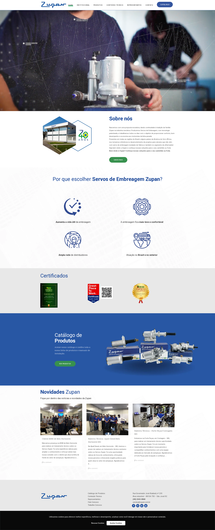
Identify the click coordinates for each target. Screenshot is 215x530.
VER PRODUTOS (65, 364)
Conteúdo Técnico (95, 496)
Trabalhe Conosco (95, 505)
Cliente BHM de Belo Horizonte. (56, 439)
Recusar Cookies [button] (97, 523)
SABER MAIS (118, 160)
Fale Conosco (93, 502)
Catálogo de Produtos (96, 493)
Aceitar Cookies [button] (116, 523)
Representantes (94, 499)
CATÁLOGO (164, 4)
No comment (47, 462)
